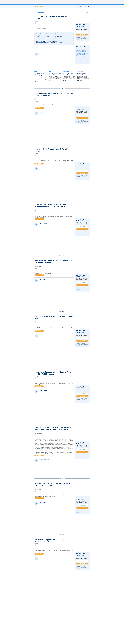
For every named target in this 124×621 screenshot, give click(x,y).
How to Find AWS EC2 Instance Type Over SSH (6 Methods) (55, 74)
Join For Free (82, 34)
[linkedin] (77, 6)
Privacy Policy (79, 39)
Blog (84, 9)
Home (35, 12)
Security (65, 9)
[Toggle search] (89, 6)
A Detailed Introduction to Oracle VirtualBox (82, 74)
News (38, 9)
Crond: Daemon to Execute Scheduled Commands (68, 74)
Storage (80, 9)
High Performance (72, 9)
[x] (78, 6)
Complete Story (38, 107)
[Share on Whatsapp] (89, 12)
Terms (87, 38)
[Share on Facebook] (84, 12)
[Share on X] (86, 12)
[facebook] (75, 6)
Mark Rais (41, 28)
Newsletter (85, 6)
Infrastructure (52, 9)
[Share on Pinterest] (87, 12)
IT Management (44, 9)
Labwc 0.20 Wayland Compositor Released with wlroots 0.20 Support (82, 54)
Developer (60, 9)
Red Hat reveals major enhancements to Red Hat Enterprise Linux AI (39, 74)
